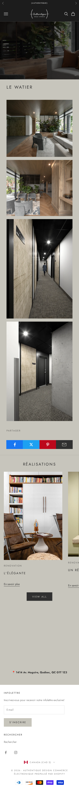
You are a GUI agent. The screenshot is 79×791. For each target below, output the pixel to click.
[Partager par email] (64, 444)
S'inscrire (17, 722)
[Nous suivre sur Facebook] (6, 752)
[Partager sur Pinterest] (48, 444)
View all (39, 597)
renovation (13, 565)
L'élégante (15, 573)
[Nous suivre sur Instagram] (16, 752)
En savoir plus (12, 584)
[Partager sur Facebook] (15, 444)
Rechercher (10, 742)
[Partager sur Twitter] (31, 444)
